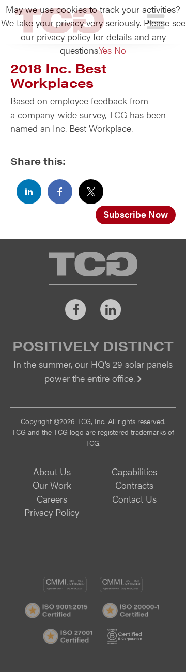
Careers (52, 498)
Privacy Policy (51, 512)
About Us (52, 471)
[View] (93, 385)
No (120, 49)
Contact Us (134, 498)
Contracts (134, 484)
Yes (105, 49)
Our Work (52, 484)
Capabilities (134, 471)
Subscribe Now (135, 214)
